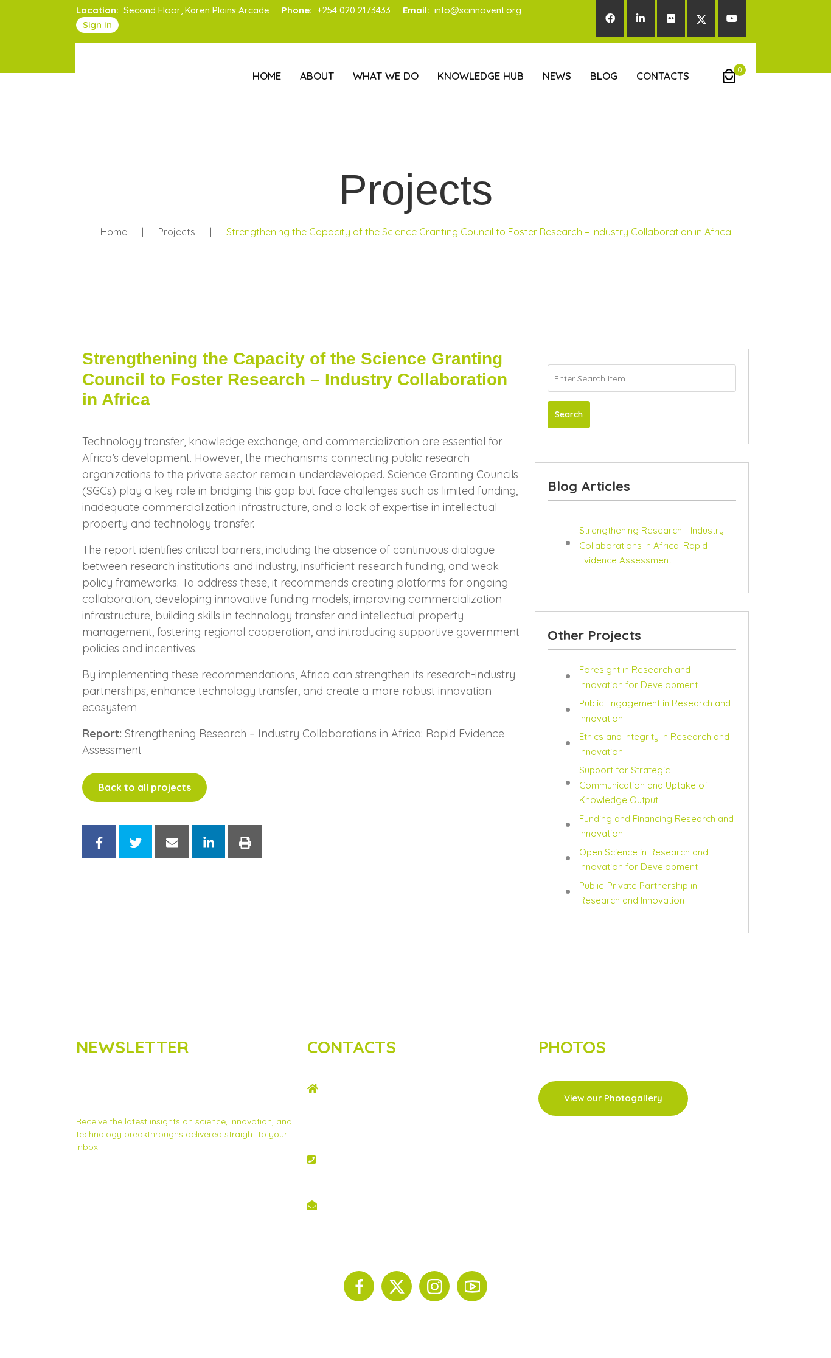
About (317, 75)
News (557, 75)
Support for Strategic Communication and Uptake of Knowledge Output (643, 785)
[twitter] (701, 18)
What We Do (386, 75)
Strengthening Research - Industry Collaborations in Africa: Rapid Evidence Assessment (651, 545)
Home (266, 75)
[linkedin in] (641, 18)
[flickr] (671, 18)
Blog (603, 75)
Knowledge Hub (480, 75)
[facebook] (610, 18)
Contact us (179, 1198)
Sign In (97, 24)
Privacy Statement (113, 1198)
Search (569, 414)
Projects (176, 232)
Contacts (662, 75)
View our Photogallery (613, 1098)
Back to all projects (144, 787)
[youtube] (732, 18)
